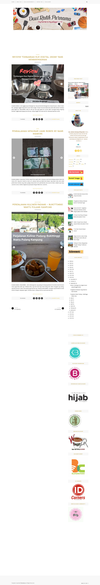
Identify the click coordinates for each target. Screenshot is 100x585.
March (72, 306)
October (72, 281)
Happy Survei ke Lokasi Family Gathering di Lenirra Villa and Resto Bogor (80, 237)
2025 (71, 263)
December (73, 279)
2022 (71, 269)
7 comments (22, 119)
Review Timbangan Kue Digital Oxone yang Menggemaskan (37, 58)
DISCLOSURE (48, 1)
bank (38, 128)
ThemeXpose (23, 583)
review (77, 164)
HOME (13, 1)
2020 (71, 273)
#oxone (38, 54)
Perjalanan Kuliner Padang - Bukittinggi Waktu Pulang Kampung (38, 205)
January (72, 310)
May (72, 302)
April (72, 304)
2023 (71, 267)
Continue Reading (37, 188)
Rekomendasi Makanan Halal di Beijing (76, 82)
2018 (71, 277)
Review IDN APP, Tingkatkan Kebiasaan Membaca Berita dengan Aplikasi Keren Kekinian (80, 209)
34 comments (22, 298)
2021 (71, 271)
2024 (71, 265)
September (73, 283)
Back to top (84, 583)
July (71, 298)
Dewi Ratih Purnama (56, 119)
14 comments (22, 192)
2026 (71, 261)
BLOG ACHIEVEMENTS (29, 1)
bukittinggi (38, 202)
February (73, 308)
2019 (71, 275)
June (72, 300)
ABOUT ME (19, 1)
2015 (71, 316)
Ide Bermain (71, 159)
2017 (71, 312)
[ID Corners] (78, 499)
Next (62, 84)
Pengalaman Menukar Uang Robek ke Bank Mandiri (37, 132)
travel (82, 164)
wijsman (70, 166)
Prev (14, 84)
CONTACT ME (39, 1)
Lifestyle (78, 159)
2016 (71, 314)
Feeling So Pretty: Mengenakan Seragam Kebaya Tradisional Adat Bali (80, 244)
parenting (71, 164)
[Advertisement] (38, 44)
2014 (71, 318)
